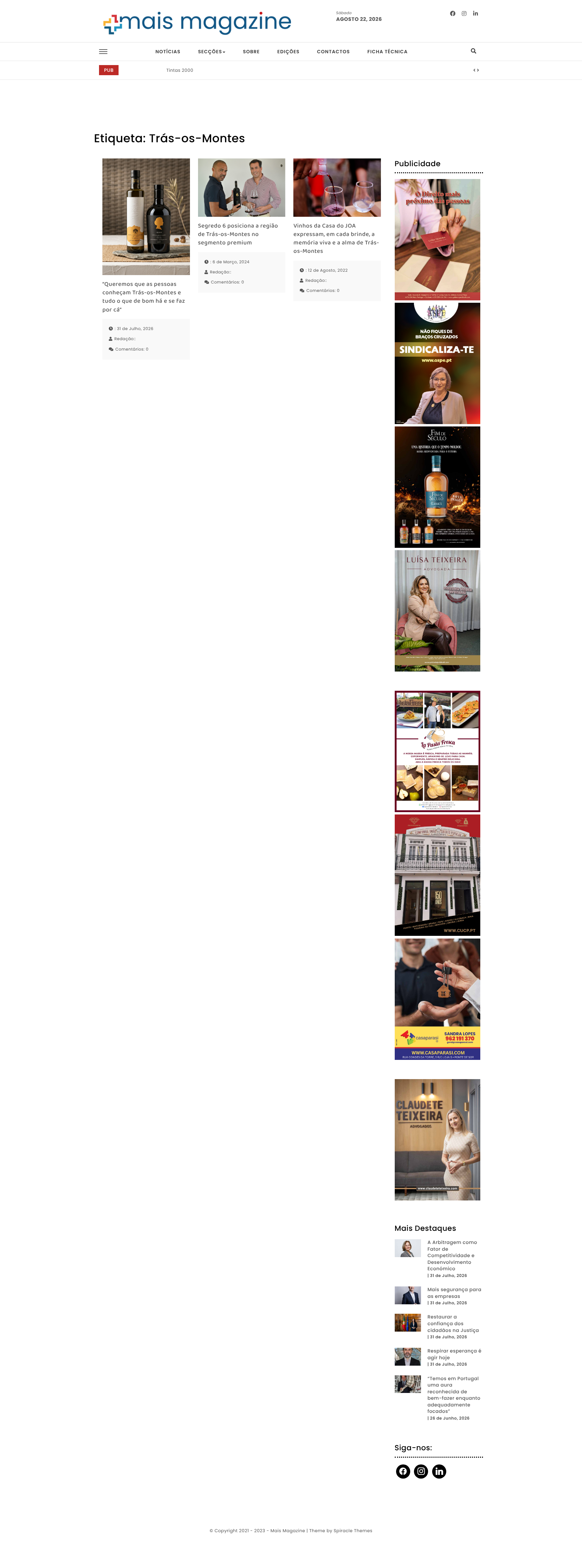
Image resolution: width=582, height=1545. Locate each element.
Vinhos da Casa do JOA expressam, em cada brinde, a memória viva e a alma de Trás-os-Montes (336, 239)
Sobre (251, 51)
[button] (474, 70)
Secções (210, 51)
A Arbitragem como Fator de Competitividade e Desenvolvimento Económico (452, 1255)
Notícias (167, 51)
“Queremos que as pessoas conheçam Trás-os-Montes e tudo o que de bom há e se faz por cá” (143, 297)
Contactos (333, 51)
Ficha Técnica (387, 51)
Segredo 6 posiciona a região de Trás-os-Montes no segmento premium (238, 235)
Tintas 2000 (179, 70)
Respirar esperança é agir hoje (454, 1354)
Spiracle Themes (353, 1530)
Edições (288, 51)
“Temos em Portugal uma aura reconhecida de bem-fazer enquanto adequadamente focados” (453, 1395)
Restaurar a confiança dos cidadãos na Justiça (453, 1323)
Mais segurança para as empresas (454, 1293)
